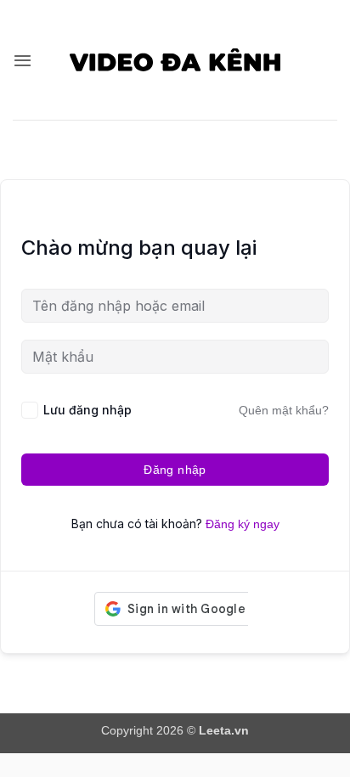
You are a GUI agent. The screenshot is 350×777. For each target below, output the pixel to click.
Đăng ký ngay (242, 524)
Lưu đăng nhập (87, 410)
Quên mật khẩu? (284, 410)
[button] (22, 60)
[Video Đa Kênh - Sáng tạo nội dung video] (175, 59)
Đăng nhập (175, 469)
